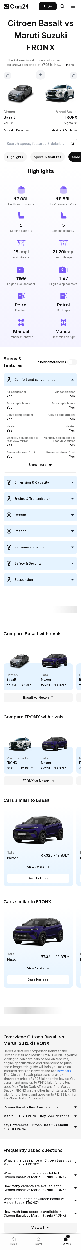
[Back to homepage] (16, 6)
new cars (64, 1071)
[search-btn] (62, 6)
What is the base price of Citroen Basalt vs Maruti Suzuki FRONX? (37, 1162)
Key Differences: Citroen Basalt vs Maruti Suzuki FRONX (36, 1127)
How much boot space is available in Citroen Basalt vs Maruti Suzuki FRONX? (35, 1214)
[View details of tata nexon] (38, 846)
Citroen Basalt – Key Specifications (31, 1107)
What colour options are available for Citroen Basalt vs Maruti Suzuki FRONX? (35, 1175)
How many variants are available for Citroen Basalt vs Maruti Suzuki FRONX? (35, 1188)
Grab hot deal (38, 878)
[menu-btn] (72, 6)
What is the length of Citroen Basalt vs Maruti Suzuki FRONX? (34, 1201)
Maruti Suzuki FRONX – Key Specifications (37, 1116)
